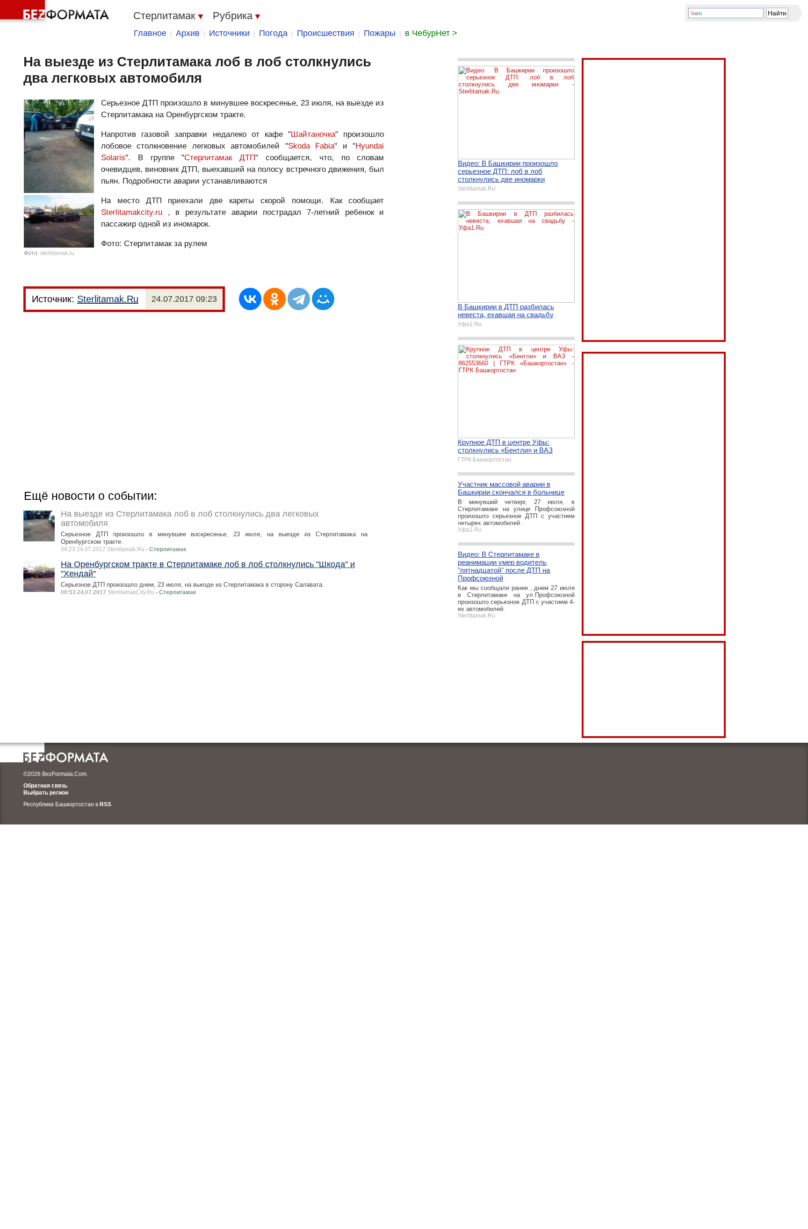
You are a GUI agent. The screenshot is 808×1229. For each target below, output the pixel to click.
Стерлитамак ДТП (219, 157)
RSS (105, 804)
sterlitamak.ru (57, 253)
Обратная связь (45, 785)
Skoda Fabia (311, 146)
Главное (150, 33)
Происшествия (325, 33)
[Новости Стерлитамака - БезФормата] (56, 11)
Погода (273, 33)
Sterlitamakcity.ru (131, 212)
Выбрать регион (45, 792)
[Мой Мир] (323, 299)
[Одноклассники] (274, 299)
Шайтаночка (313, 134)
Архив (188, 33)
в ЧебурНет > (431, 33)
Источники (229, 33)
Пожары (380, 33)
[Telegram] (299, 299)
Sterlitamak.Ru (107, 299)
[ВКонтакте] (250, 299)
